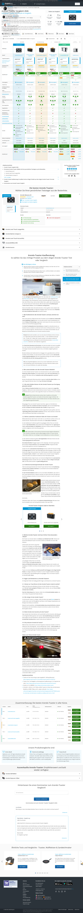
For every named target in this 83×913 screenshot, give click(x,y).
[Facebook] (61, 38)
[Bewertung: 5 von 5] (76, 169)
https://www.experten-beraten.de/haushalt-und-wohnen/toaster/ (41, 683)
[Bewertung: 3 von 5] (72, 169)
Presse (24, 892)
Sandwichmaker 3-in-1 (23, 855)
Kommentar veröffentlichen (41, 799)
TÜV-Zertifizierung (26, 897)
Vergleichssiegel (26, 903)
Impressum (77, 909)
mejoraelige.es (48, 897)
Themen (24, 896)
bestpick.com (48, 898)
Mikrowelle (26, 298)
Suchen (77, 3)
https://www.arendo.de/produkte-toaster (44, 685)
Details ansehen (72, 23)
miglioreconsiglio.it (41, 895)
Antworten (64, 812)
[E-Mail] (57, 38)
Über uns (25, 883)
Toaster (35, 298)
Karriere (24, 889)
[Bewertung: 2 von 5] (70, 169)
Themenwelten (26, 891)
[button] (21, 519)
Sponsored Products (27, 902)
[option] (23, 861)
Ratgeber (25, 894)
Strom (52, 599)
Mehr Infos (60, 0)
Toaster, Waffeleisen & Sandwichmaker (20, 7)
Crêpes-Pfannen (58, 855)
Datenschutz (70, 909)
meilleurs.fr (39, 897)
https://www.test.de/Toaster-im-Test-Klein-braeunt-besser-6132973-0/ (39, 679)
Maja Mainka (10, 6)
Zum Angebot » (19, 146)
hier (72, 888)
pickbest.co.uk (40, 898)
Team (24, 888)
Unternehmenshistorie (27, 886)
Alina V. (8, 24)
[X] (65, 38)
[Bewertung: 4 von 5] (74, 169)
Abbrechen (52, 799)
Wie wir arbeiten (26, 884)
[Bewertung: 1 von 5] (68, 169)
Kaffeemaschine (54, 297)
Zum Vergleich (23, 866)
